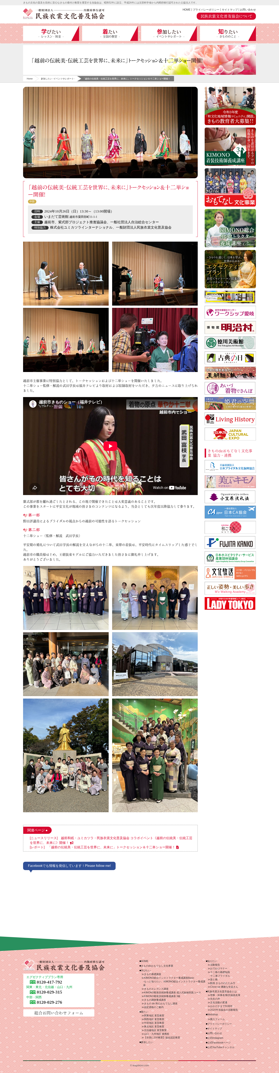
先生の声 (215, 998)
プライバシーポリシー (206, 9)
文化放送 (230, 573)
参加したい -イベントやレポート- (58, 78)
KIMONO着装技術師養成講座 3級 (162, 996)
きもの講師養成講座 (155, 999)
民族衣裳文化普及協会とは (222, 991)
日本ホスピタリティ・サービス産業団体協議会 (230, 557)
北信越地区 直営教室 (155, 1030)
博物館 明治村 (230, 327)
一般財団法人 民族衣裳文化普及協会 (64, 13)
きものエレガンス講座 (156, 988)
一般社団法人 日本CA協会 (230, 512)
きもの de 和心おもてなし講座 (160, 1003)
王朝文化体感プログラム (230, 403)
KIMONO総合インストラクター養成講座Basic (169, 977)
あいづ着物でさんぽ (230, 388)
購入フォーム (217, 1019)
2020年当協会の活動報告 (224, 1009)
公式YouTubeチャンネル (220, 1047)
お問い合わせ (248, 9)
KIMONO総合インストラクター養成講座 (230, 228)
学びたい (51, 33)
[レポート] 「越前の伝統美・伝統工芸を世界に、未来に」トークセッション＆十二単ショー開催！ (102, 847)
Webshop (212, 1014)
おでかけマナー (218, 968)
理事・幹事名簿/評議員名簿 (225, 995)
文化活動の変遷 (218, 1002)
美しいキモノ (230, 481)
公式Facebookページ (219, 1042)
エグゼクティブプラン (230, 269)
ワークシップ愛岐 (230, 312)
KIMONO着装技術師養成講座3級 (230, 147)
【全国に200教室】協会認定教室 (162, 1037)
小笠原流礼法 (230, 497)
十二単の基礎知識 (220, 972)
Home (30, 78)
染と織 (214, 979)
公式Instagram (215, 1038)
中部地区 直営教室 (154, 1022)
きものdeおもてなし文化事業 (230, 187)
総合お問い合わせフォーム (58, 1013)
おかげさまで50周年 (221, 1006)
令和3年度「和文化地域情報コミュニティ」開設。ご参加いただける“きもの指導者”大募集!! (230, 106)
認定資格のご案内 (154, 1007)
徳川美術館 (230, 342)
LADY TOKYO (230, 603)
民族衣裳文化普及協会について (226, 16)
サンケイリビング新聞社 (230, 527)
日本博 (230, 434)
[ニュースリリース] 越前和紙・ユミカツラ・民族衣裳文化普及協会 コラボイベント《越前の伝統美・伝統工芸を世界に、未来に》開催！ (111, 840)
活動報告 (215, 964)
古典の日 (230, 357)
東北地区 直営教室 (154, 1026)
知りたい (228, 33)
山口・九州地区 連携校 (156, 1033)
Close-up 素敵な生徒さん (224, 986)
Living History (230, 418)
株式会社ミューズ (230, 588)
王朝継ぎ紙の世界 (230, 373)
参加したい (169, 33)
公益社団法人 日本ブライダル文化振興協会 (230, 466)
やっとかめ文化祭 (230, 297)
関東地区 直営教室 (154, 1015)
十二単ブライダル (220, 975)
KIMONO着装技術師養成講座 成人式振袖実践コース (172, 992)
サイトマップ (230, 9)
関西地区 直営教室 (154, 1019)
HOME (187, 9)
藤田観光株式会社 (230, 542)
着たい (110, 33)
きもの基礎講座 (152, 974)
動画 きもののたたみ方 (222, 983)
